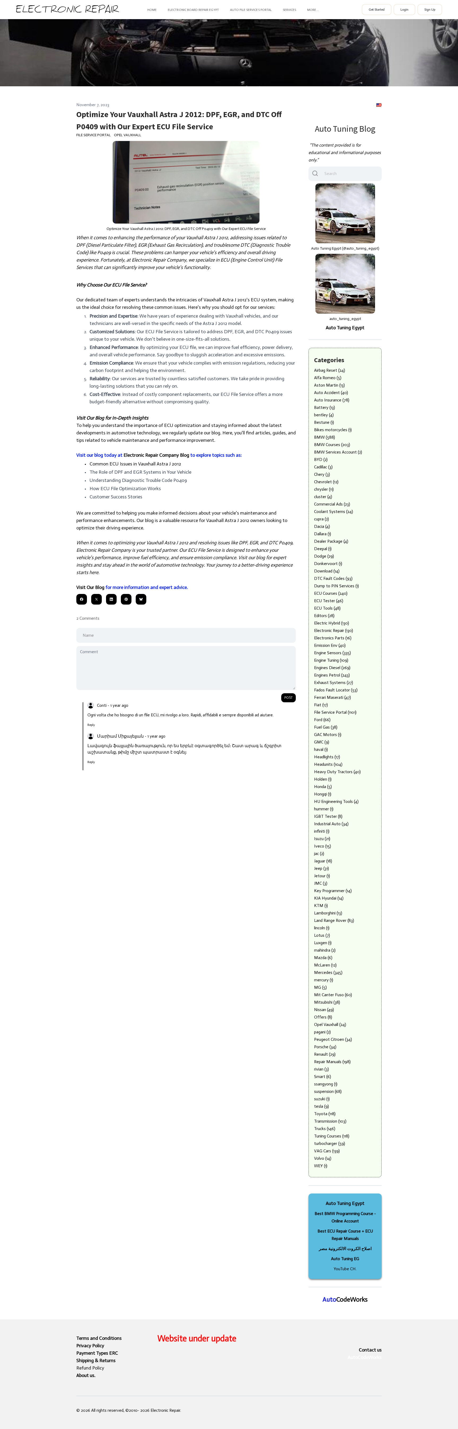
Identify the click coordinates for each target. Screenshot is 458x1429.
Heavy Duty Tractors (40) (337, 771)
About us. (85, 1375)
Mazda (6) (323, 957)
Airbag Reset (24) (329, 370)
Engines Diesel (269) (332, 667)
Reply (91, 725)
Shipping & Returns (96, 1360)
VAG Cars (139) (327, 1150)
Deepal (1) (323, 548)
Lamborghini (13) (328, 912)
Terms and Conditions (99, 1338)
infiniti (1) (321, 831)
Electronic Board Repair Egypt (193, 10)
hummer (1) (323, 808)
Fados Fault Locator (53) (336, 689)
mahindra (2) (325, 950)
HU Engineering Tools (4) (336, 801)
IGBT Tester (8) (328, 816)
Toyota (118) (325, 1113)
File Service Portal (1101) (335, 712)
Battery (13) (324, 407)
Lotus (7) (322, 935)
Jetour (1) (322, 875)
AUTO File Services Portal (251, 10)
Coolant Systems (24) (333, 511)
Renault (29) (325, 1054)
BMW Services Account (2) (338, 452)
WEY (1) (320, 1165)
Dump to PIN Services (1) (336, 585)
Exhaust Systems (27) (333, 682)
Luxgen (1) (323, 942)
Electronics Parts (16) (332, 637)
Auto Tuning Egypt (345, 328)
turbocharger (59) (329, 1143)
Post (288, 698)
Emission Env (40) (330, 645)
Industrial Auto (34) (331, 823)
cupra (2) (321, 518)
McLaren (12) (325, 965)
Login (404, 9)
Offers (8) (323, 1017)
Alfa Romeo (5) (327, 377)
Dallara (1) (322, 533)
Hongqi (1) (322, 794)
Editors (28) (324, 615)
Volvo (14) (322, 1158)
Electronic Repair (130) (333, 630)
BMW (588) (324, 437)
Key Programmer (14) (333, 890)
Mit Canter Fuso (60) (333, 994)
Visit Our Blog (90, 587)
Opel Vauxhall (127, 135)
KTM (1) (321, 905)
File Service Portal (93, 135)
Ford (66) (322, 719)
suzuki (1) (322, 1098)
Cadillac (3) (323, 466)
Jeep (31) (321, 868)
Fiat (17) (321, 704)
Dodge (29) (324, 556)
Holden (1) (323, 779)
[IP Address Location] (379, 104)
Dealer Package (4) (331, 541)
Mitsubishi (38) (327, 1002)
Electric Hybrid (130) (331, 623)
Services (289, 10)
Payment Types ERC (97, 1353)
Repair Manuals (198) (332, 1061)
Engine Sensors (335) (332, 652)
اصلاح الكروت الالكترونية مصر (345, 1248)
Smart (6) (322, 1076)
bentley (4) (324, 414)
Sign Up (429, 9)
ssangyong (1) (325, 1083)
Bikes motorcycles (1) (333, 429)
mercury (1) (323, 979)
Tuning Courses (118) (331, 1136)
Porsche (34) (325, 1046)
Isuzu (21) (322, 838)
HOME (152, 10)
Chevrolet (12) (326, 481)
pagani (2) (322, 1031)
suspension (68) (328, 1091)
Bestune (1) (324, 422)
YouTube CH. (345, 1268)
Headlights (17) (327, 756)
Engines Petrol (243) (332, 675)
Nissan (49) (324, 1009)
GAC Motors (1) (327, 734)
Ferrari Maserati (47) (332, 697)
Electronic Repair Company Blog (156, 455)
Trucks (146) (324, 1128)
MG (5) (320, 987)
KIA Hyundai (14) (329, 898)
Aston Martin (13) (329, 385)
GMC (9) (321, 742)
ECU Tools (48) (327, 608)
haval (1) (321, 749)
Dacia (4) (322, 526)
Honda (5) (323, 786)
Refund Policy (90, 1368)
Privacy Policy (90, 1346)
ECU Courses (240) (330, 593)
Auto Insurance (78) (331, 400)
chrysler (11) (324, 489)
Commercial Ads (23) (332, 504)
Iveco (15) (322, 846)
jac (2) (319, 853)
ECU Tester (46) (328, 600)
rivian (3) (321, 1069)
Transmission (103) (330, 1121)
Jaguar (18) (323, 860)
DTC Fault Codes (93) (333, 578)
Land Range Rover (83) (334, 920)
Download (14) (327, 571)
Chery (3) (322, 474)
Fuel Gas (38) (325, 727)
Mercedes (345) (328, 972)
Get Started (377, 9)
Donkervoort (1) (328, 563)
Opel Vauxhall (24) (330, 1024)
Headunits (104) (328, 764)
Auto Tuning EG (345, 1258)
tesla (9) (321, 1106)
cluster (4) (323, 496)
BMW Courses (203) (332, 444)
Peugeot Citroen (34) (333, 1039)
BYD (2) (321, 459)
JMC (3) (320, 883)
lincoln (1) (321, 927)
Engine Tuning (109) (331, 660)
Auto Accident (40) (331, 392)
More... (313, 10)
